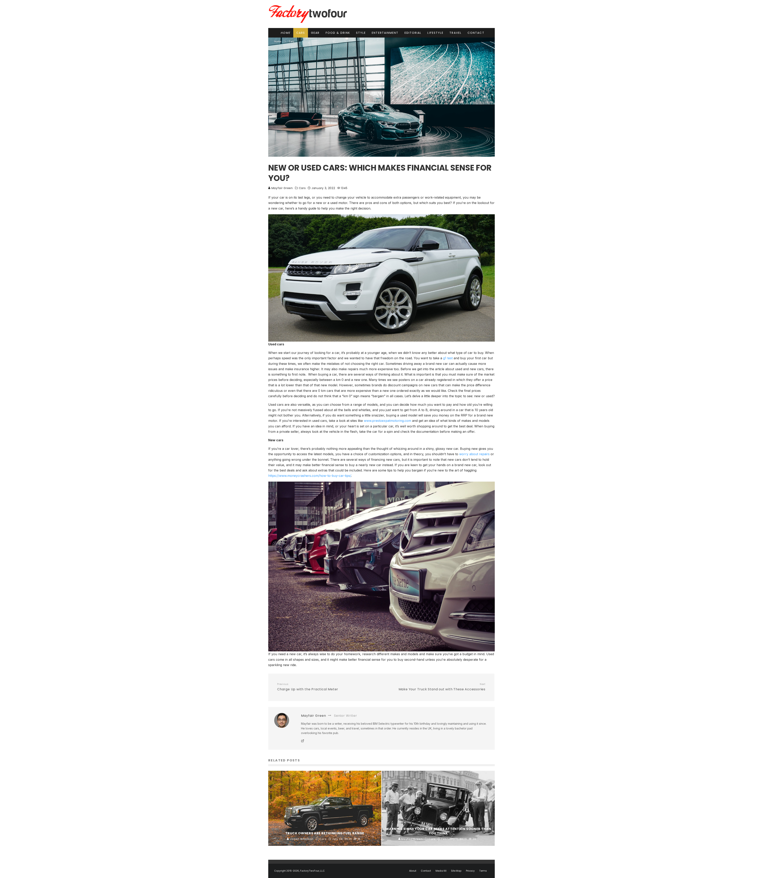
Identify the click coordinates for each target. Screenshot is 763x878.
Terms (483, 871)
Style (361, 33)
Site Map (456, 871)
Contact (476, 33)
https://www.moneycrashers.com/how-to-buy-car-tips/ (309, 476)
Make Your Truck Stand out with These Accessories (442, 687)
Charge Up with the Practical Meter (307, 687)
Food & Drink (338, 33)
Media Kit (441, 871)
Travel (455, 33)
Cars (300, 33)
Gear (315, 33)
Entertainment (385, 33)
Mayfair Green (281, 188)
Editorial (413, 33)
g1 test (448, 358)
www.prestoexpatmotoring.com (387, 421)
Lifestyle (435, 33)
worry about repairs (474, 454)
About (412, 871)
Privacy (470, 871)
